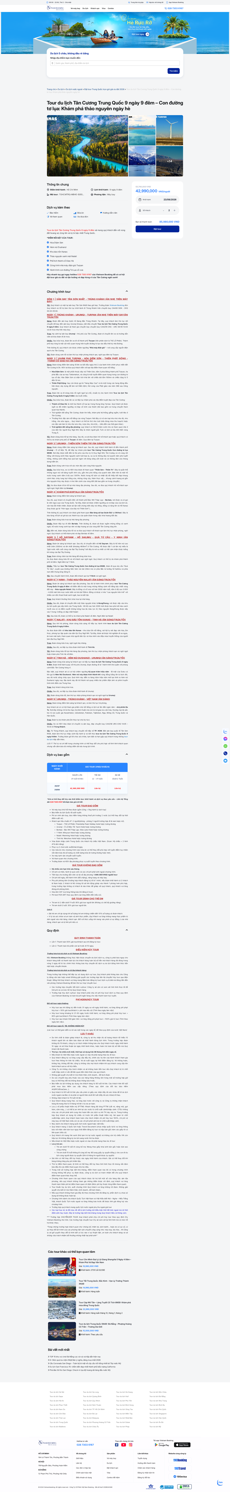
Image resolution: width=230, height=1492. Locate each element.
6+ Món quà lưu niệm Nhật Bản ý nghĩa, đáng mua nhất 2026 (75, 1360)
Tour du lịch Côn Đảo (58, 1414)
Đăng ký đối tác (144, 1477)
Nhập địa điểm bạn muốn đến (65, 58)
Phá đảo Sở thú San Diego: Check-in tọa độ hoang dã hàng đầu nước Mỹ (79, 1370)
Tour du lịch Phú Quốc (158, 1409)
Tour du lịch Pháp (122, 1427)
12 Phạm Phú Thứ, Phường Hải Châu (52, 1474)
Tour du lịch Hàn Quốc (158, 1418)
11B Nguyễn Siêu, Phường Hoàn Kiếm (52, 1465)
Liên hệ (79, 1463)
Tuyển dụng (142, 1458)
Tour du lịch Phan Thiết (58, 1405)
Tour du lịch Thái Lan (58, 1418)
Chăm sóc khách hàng (146, 1468)
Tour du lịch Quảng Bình (92, 1396)
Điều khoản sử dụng (84, 1477)
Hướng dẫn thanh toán (146, 1463)
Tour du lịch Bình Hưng (125, 1405)
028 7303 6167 (175, 8)
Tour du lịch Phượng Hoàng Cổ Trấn (96, 1422)
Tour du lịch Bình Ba (157, 1405)
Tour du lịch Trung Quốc (59, 1422)
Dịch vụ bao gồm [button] (58, 754)
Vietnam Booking (117, 305)
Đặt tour (157, 229)
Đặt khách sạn (112, 1468)
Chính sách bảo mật (84, 1473)
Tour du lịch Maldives (58, 1427)
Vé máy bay (75, 8)
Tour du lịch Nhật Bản (124, 1418)
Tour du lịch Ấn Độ (156, 1422)
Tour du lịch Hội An (57, 1401)
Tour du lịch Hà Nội (57, 1392)
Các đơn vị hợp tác (83, 1468)
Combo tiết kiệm (113, 1477)
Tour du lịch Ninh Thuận (92, 1405)
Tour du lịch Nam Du (57, 1409)
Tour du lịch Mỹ (155, 1427)
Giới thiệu (79, 1458)
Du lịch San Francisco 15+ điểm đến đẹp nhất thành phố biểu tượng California (82, 1367)
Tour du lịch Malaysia (91, 1418)
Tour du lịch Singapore (158, 1414)
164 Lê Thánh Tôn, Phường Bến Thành (53, 1457)
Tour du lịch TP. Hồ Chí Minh (94, 1409)
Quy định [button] (53, 930)
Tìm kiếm (174, 71)
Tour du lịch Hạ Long (91, 1392)
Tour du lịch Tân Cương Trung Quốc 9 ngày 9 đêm (71, 230)
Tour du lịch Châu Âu (91, 1427)
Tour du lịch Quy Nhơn (91, 1401)
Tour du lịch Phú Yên (124, 1401)
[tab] (87, 292)
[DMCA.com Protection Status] (184, 1487)
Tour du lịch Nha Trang (158, 1401)
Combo (111, 8)
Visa (103, 8)
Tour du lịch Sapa (56, 1396)
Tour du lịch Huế (122, 1396)
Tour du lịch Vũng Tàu (124, 1409)
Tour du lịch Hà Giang (124, 1392)
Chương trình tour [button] (59, 291)
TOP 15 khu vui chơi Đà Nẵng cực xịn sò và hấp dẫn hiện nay (75, 1357)
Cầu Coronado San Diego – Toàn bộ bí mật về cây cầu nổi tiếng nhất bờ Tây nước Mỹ (85, 1363)
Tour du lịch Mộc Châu (158, 1392)
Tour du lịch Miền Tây (124, 1414)
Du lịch (85, 8)
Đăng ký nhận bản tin (146, 1473)
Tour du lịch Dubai (123, 1422)
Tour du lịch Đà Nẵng (157, 1396)
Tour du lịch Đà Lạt (90, 1414)
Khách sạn (95, 8)
